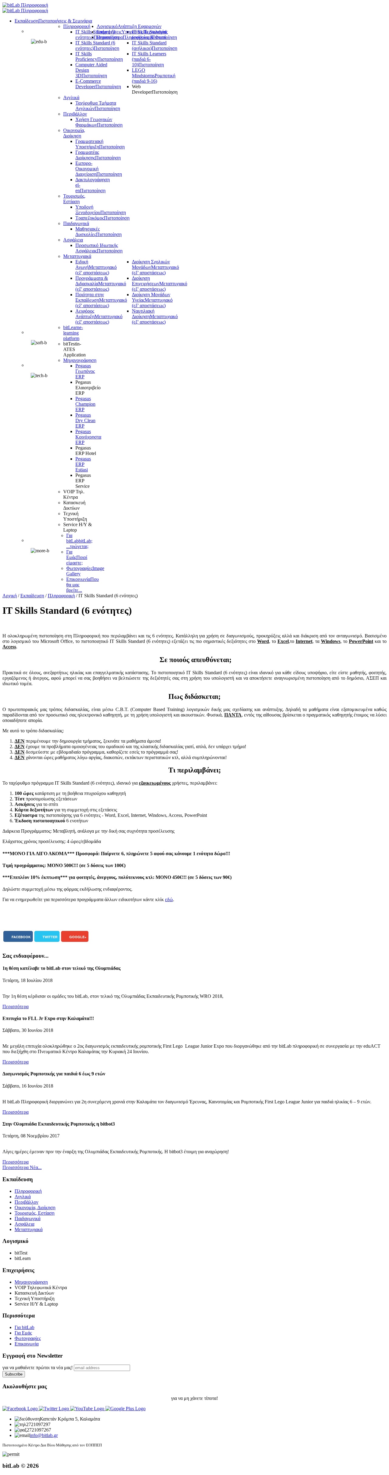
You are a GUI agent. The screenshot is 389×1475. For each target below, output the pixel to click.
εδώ (169, 899)
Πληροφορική (61, 595)
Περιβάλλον (26, 1202)
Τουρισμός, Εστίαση (34, 1213)
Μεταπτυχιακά (29, 1229)
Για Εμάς (23, 1332)
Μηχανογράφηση (31, 1282)
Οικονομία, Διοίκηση (35, 1207)
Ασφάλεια (24, 1224)
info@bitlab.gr (44, 1435)
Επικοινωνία (27, 1343)
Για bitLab (24, 1327)
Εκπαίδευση (32, 595)
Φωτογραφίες (28, 1338)
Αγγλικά (23, 1196)
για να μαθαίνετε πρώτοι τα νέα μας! (37, 1367)
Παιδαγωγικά (27, 1218)
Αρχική (9, 595)
